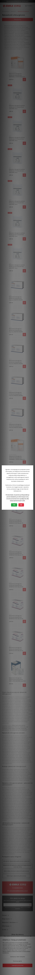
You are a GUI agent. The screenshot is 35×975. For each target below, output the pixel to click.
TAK (14, 505)
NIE (21, 505)
